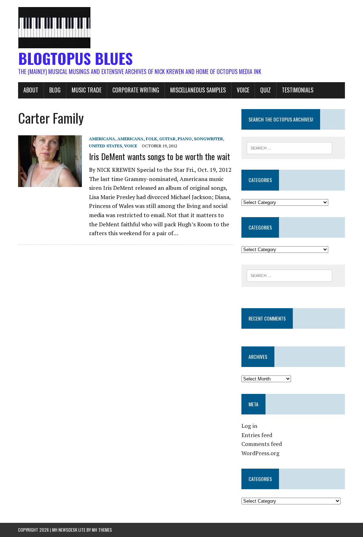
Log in (249, 426)
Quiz (265, 90)
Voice (243, 90)
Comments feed (261, 444)
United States (105, 145)
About (30, 90)
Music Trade (86, 90)
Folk (151, 138)
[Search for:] (290, 147)
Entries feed (256, 435)
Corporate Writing (135, 90)
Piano (185, 138)
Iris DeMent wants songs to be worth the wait (159, 156)
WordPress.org (260, 453)
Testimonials (297, 90)
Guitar (167, 138)
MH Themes (102, 530)
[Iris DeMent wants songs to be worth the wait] (50, 182)
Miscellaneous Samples (198, 90)
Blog (55, 90)
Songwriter (208, 138)
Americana (102, 138)
